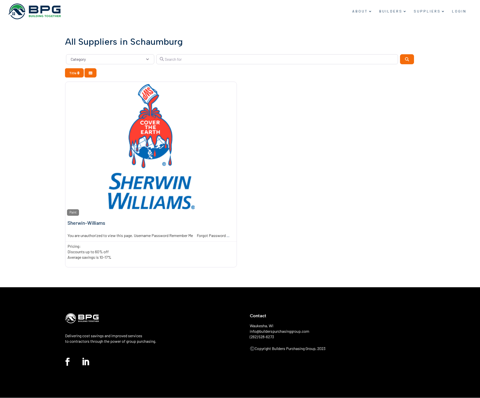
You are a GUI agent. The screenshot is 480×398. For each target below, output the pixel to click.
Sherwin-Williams (86, 223)
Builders (390, 11)
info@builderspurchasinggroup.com (279, 331)
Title (73, 73)
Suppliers (427, 11)
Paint (73, 212)
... (228, 235)
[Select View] (90, 73)
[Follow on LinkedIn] (86, 362)
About (360, 11)
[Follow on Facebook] (68, 362)
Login (459, 11)
